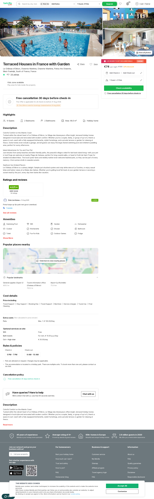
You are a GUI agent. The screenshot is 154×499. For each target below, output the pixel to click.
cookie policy (75, 494)
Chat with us (88, 394)
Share (82, 64)
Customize (122, 491)
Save (96, 64)
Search (109, 4)
